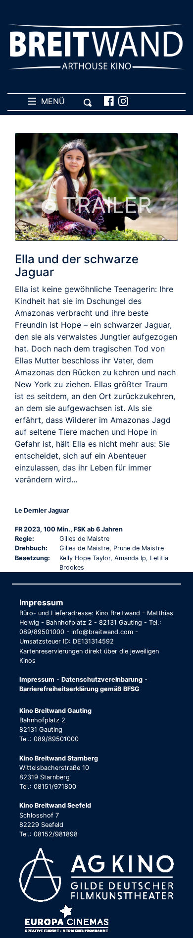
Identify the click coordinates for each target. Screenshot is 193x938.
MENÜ (50, 101)
